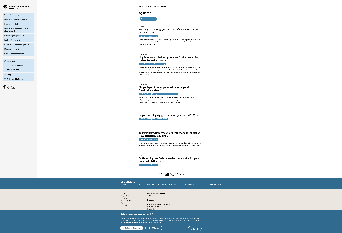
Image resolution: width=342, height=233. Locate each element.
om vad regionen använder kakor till (135, 222)
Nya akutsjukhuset (145, 94)
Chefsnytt (142, 64)
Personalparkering (152, 36)
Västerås (142, 36)
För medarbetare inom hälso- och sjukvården (17, 30)
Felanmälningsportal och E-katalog (158, 204)
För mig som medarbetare (14, 19)
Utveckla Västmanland (193, 184)
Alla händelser (13, 70)
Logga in (10, 75)
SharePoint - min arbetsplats (17, 45)
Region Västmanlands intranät (149, 6)
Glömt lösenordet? (152, 206)
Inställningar (155, 228)
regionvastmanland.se (129, 184)
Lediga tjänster (12, 40)
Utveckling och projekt (13, 36)
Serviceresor (214, 184)
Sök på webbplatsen (15, 79)
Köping (149, 118)
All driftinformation (15, 65)
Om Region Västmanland (14, 54)
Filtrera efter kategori (147, 19)
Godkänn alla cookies (133, 228)
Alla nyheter (12, 61)
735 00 (151, 196)
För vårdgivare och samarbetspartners (161, 184)
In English (194, 229)
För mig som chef (11, 24)
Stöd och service (11, 15)
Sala (153, 118)
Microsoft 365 (12, 49)
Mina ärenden (150, 209)
